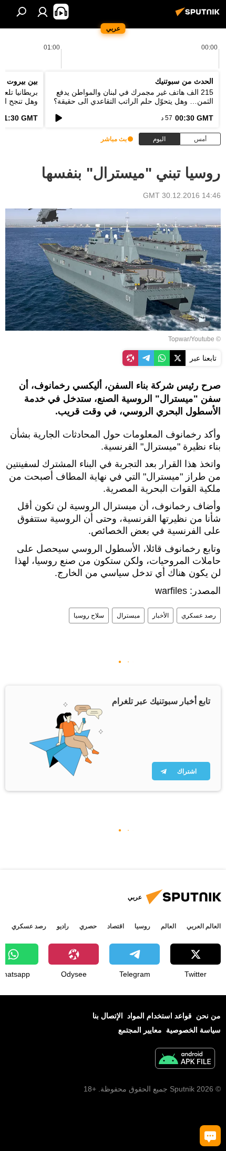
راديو (63, 926)
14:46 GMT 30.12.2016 (182, 195)
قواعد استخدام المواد (159, 1015)
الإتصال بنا (108, 1015)
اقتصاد (115, 926)
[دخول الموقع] (42, 11)
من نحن (208, 1015)
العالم (168, 926)
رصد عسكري (198, 615)
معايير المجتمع (140, 1030)
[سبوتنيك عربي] (199, 16)
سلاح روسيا (89, 615)
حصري (88, 926)
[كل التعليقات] (210, 1135)
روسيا (142, 926)
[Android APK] (185, 1059)
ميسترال (128, 615)
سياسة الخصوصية (193, 1030)
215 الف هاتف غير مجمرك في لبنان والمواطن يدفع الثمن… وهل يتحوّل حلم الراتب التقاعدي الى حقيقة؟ (133, 96)
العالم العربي (204, 926)
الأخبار (160, 615)
